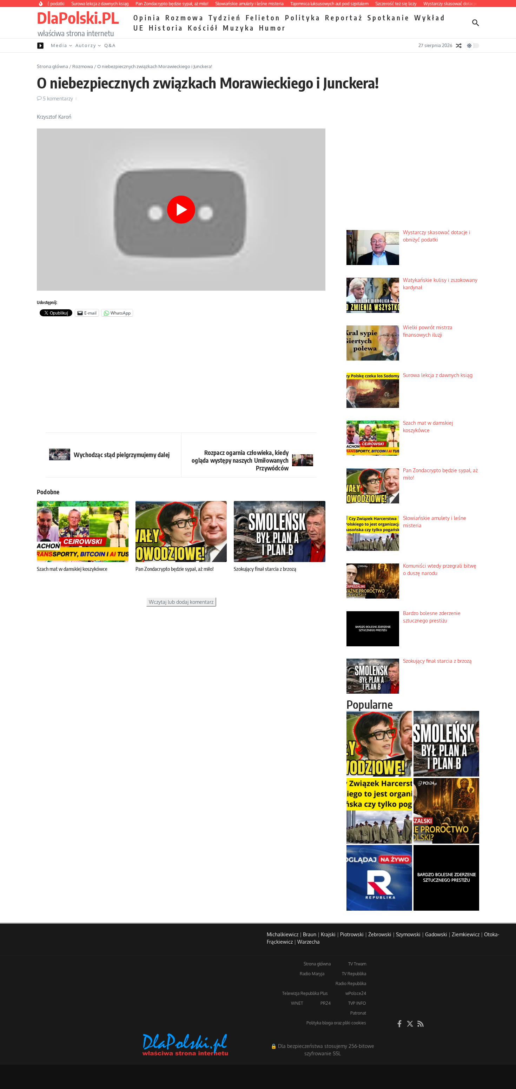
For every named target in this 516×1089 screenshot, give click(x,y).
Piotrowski (352, 934)
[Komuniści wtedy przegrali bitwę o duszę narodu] (446, 811)
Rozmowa (184, 17)
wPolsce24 (355, 993)
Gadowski (436, 934)
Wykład (430, 17)
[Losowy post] (459, 45)
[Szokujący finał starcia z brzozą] (446, 744)
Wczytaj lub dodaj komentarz (181, 602)
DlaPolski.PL (78, 17)
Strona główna (52, 66)
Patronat (358, 1013)
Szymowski (408, 934)
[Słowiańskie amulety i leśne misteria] (379, 811)
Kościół (203, 28)
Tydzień (225, 17)
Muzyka (239, 28)
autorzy (85, 45)
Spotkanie (389, 17)
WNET (297, 1003)
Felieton (263, 17)
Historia (166, 28)
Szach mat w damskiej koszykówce (72, 569)
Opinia (147, 17)
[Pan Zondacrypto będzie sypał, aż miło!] (379, 744)
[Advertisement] (181, 376)
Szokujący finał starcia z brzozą (265, 569)
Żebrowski (379, 934)
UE (139, 28)
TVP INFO (357, 1003)
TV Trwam (357, 963)
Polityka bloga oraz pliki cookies (336, 1022)
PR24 (325, 1003)
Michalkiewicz (282, 934)
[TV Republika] (379, 878)
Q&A (110, 45)
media (59, 45)
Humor (272, 28)
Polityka (303, 17)
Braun (309, 934)
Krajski (328, 934)
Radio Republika (351, 983)
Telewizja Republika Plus (305, 993)
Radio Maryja (312, 973)
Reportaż (344, 17)
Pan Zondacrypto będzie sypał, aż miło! (174, 569)
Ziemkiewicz (465, 934)
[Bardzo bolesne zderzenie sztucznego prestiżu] (446, 878)
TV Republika (354, 973)
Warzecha (308, 942)
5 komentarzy (58, 98)
